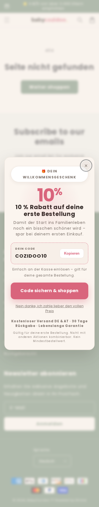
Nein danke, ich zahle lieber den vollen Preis (50, 308)
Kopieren (71, 253)
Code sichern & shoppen (49, 290)
